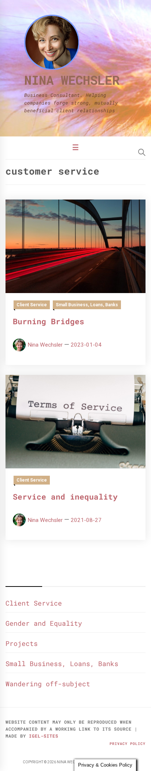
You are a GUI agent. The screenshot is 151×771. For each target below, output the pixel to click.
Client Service (31, 304)
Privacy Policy (128, 743)
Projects (21, 643)
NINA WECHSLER (71, 80)
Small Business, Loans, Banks (87, 304)
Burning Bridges (48, 321)
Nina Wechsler (45, 344)
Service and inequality (65, 497)
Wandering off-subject (47, 683)
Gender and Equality (43, 623)
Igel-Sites (43, 736)
